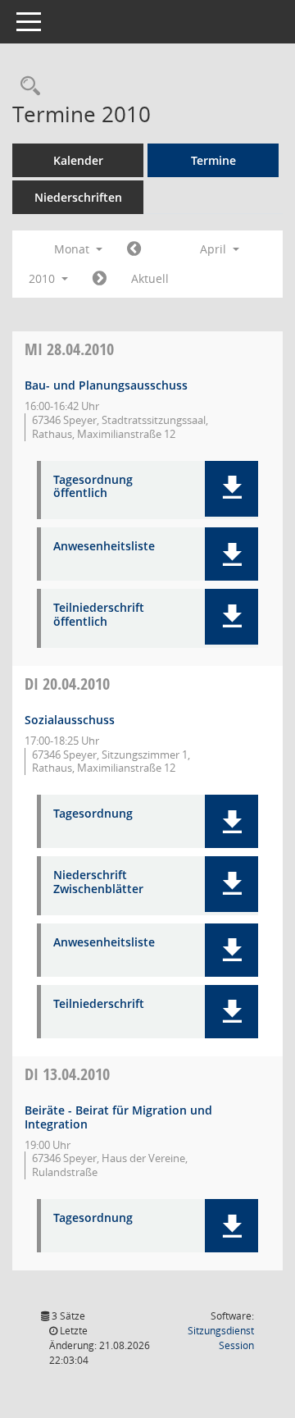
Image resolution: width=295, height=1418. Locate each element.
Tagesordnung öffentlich (93, 487)
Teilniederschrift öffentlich (98, 615)
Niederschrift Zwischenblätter (98, 882)
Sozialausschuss (70, 719)
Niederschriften (78, 197)
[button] (231, 489)
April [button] (214, 249)
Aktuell (150, 278)
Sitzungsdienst (221, 1338)
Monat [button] (73, 249)
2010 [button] (43, 278)
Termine (213, 160)
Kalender (78, 160)
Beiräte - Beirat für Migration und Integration (118, 1117)
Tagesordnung (93, 814)
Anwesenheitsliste (104, 547)
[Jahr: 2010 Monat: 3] (134, 249)
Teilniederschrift (98, 1004)
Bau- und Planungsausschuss (106, 385)
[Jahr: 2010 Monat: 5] (99, 279)
